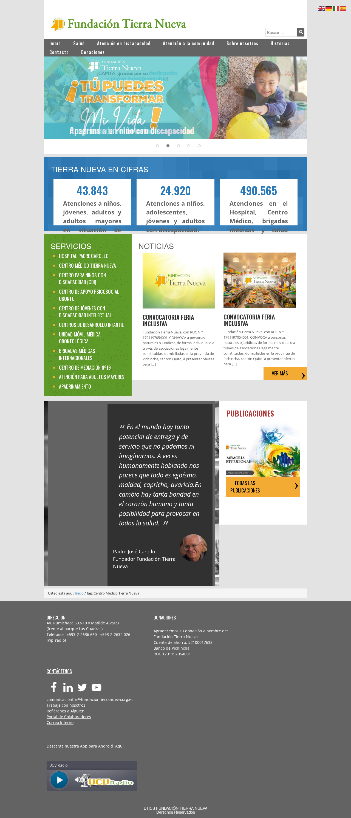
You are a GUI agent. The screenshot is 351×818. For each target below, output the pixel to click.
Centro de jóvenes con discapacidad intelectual (85, 312)
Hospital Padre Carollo (84, 255)
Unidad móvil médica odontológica (80, 338)
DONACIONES (165, 617)
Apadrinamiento (75, 386)
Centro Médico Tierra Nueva (87, 265)
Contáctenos (59, 671)
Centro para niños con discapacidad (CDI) (82, 278)
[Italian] (336, 7)
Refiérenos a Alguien (65, 711)
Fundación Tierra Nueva (126, 23)
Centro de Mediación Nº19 (85, 367)
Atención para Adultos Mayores (91, 376)
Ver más (280, 373)
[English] (321, 7)
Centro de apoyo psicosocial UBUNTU (89, 295)
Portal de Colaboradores (69, 716)
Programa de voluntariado (113, 130)
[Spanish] (343, 7)
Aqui (119, 746)
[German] (329, 7)
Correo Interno (60, 722)
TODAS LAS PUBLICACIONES (245, 486)
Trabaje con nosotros (66, 705)
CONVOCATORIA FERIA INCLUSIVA (168, 320)
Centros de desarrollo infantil (91, 324)
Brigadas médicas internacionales (77, 354)
